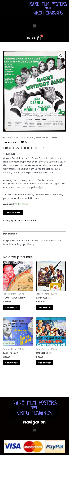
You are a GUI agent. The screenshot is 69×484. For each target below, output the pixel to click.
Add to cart (13, 212)
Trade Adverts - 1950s (23, 137)
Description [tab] (10, 233)
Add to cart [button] (11, 307)
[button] (34, 26)
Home (6, 137)
